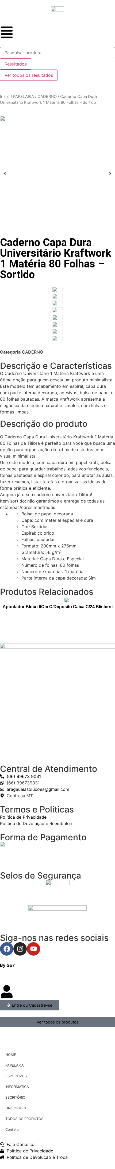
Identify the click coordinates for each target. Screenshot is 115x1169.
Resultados (16, 64)
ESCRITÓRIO (15, 1097)
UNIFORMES (15, 1108)
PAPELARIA (23, 96)
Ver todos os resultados (29, 75)
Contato (12, 1129)
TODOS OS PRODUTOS (24, 1119)
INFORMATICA (17, 1086)
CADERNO (47, 96)
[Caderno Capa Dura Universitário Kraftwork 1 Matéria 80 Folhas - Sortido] (57, 173)
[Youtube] (33, 949)
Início (5, 96)
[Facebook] (6, 949)
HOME (10, 1054)
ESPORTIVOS (16, 1076)
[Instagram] (20, 949)
